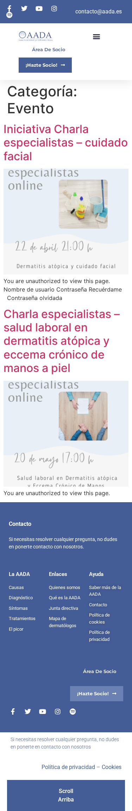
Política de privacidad (68, 767)
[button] (96, 36)
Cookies (111, 767)
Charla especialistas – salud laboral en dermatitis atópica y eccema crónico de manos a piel (62, 341)
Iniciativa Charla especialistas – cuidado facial (66, 142)
